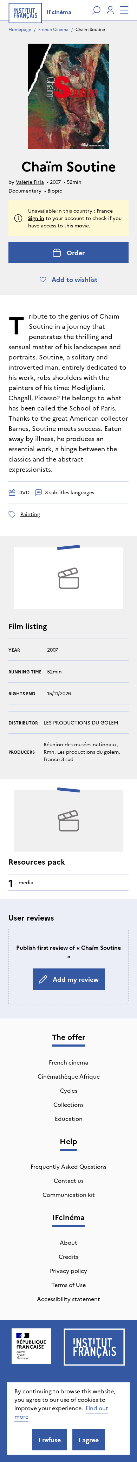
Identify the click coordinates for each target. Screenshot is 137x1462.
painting (30, 513)
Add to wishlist (75, 279)
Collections (68, 1104)
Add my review (76, 979)
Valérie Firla (30, 181)
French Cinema (53, 29)
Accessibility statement (68, 1299)
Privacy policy (68, 1270)
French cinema (68, 1062)
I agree (88, 1439)
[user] (110, 10)
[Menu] (124, 10)
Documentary (24, 190)
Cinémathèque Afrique (69, 1076)
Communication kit (69, 1194)
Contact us (69, 1180)
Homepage (19, 29)
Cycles (68, 1090)
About (68, 1242)
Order (76, 252)
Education (69, 1118)
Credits (68, 1256)
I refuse (49, 1439)
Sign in (36, 217)
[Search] (96, 10)
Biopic (54, 190)
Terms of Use (68, 1284)
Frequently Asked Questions (68, 1166)
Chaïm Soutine (90, 29)
